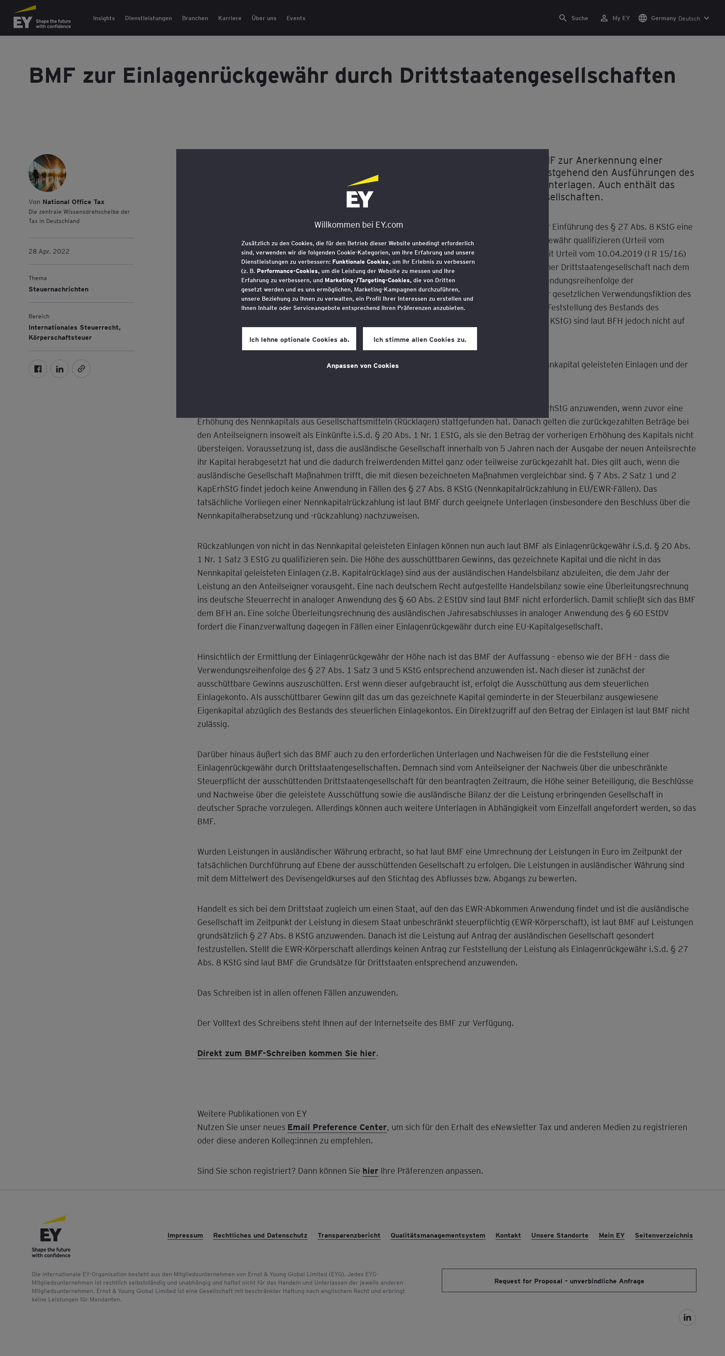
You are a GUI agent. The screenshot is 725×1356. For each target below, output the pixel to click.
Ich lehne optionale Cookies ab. (299, 339)
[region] (362, 283)
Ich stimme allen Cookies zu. (420, 339)
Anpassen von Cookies (362, 365)
